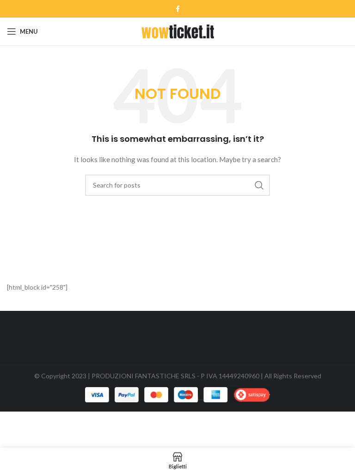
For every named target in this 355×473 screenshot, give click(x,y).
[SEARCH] (259, 185)
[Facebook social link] (178, 9)
